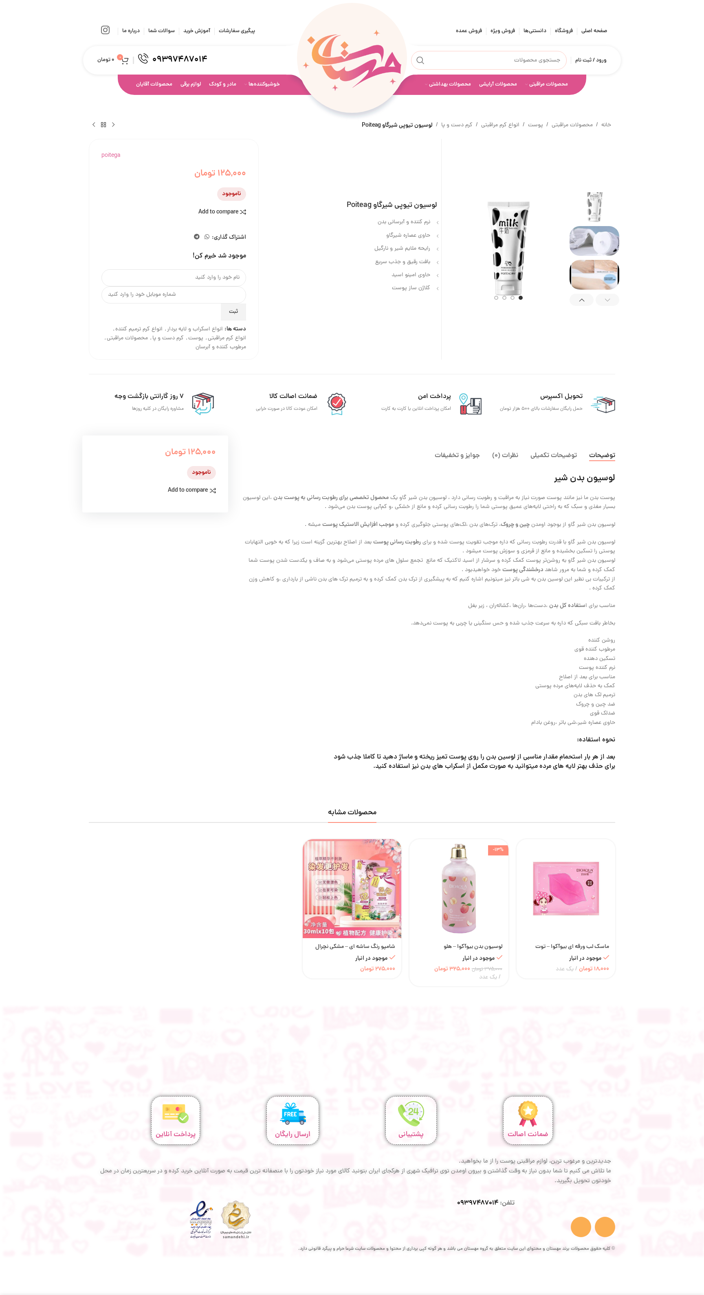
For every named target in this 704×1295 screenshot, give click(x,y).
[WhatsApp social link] (207, 237)
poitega (110, 156)
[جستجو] (420, 60)
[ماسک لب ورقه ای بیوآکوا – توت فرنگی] (566, 888)
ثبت (233, 312)
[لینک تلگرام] (196, 237)
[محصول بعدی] (94, 125)
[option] (521, 298)
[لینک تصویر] (235, 1220)
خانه (606, 125)
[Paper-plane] (605, 1227)
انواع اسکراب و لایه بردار (195, 329)
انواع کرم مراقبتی (500, 125)
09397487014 (477, 1203)
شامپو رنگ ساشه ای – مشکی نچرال (355, 947)
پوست (535, 125)
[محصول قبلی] (113, 125)
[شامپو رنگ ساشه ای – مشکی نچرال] (352, 888)
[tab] (602, 456)
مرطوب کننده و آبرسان (221, 347)
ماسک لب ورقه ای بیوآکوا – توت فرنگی (572, 951)
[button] (608, 300)
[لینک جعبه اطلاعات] (172, 60)
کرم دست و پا (457, 125)
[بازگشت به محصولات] (103, 125)
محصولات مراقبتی (572, 125)
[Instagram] (581, 1227)
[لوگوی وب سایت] (352, 61)
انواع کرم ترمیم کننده (139, 329)
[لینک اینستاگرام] (105, 31)
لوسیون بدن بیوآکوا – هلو (473, 947)
